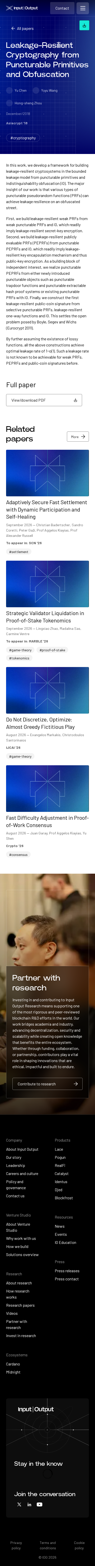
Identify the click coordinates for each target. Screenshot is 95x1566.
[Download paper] (84, 25)
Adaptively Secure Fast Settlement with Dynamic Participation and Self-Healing (46, 509)
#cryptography (23, 137)
